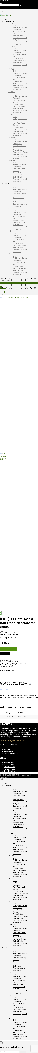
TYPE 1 (11, 23)
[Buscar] (1, 3)
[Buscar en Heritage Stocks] (20, 5)
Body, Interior (17, 40)
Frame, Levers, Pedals (20, 83)
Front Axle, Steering (19, 31)
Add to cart (5, 654)
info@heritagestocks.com (12, 741)
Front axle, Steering (19, 54)
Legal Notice (9, 771)
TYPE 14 (11, 46)
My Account (9, 751)
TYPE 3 (11, 115)
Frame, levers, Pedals (20, 61)
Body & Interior (18, 63)
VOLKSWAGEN (9, 21)
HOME (6, 19)
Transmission (17, 29)
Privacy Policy (9, 762)
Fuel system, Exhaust (20, 189)
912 (9, 231)
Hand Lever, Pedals (19, 106)
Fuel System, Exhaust (20, 27)
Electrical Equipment (20, 42)
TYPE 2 (11, 69)
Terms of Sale (9, 767)
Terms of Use (9, 769)
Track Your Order (11, 754)
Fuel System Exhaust (20, 212)
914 (9, 254)
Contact (7, 749)
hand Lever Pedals (19, 223)
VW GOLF (11, 160)
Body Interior (17, 202)
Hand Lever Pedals (19, 200)
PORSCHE (7, 183)
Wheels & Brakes (18, 36)
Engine (15, 25)
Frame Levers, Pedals (20, 38)
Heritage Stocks (16, 699)
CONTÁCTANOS (5, 1)
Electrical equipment (20, 204)
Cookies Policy (10, 765)
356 (9, 185)
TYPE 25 (11, 92)
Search (22, 1052)
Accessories (17, 44)
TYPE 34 (11, 137)
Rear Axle (16, 33)
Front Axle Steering (19, 216)
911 (9, 208)
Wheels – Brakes (18, 198)
